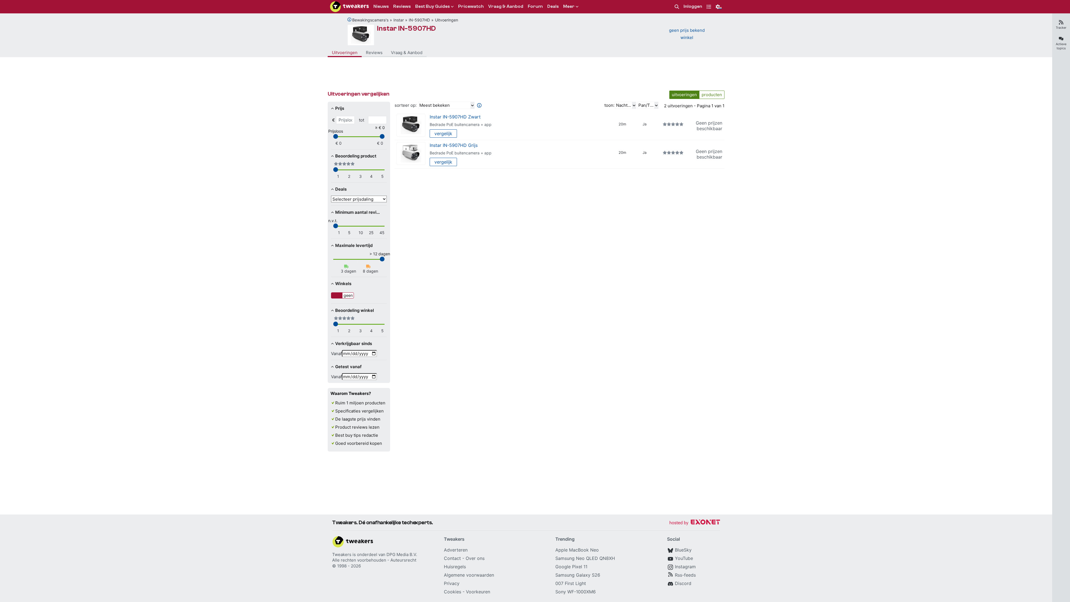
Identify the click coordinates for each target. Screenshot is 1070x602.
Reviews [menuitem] (402, 6)
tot (361, 120)
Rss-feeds (685, 575)
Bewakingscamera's (370, 20)
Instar (398, 20)
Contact (452, 558)
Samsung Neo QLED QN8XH (585, 558)
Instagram (685, 566)
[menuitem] (676, 6)
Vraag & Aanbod (406, 52)
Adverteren (456, 550)
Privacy (451, 583)
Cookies (452, 591)
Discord (683, 583)
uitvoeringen (684, 94)
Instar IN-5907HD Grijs (454, 145)
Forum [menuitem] (535, 6)
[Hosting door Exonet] (694, 523)
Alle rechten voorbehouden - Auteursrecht (374, 560)
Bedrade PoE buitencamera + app (461, 124)
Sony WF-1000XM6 (575, 591)
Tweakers (341, 554)
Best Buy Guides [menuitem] (432, 6)
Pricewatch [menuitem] (471, 6)
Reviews (374, 52)
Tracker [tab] (1061, 28)
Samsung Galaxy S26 (577, 575)
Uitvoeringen (446, 20)
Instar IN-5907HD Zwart (455, 117)
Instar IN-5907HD (406, 28)
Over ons (475, 558)
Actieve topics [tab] (1061, 46)
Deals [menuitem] (553, 6)
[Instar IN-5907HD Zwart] (411, 125)
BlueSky (683, 550)
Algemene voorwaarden (469, 575)
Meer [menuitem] (569, 6)
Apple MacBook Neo (577, 550)
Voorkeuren (478, 591)
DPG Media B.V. (401, 554)
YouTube (684, 558)
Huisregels (455, 566)
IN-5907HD (419, 20)
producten (712, 94)
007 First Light (570, 583)
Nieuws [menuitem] (381, 6)
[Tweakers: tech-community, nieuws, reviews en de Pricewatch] (349, 6)
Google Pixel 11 (571, 566)
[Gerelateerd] (349, 19)
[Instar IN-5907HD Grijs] (411, 153)
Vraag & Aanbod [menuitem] (505, 6)
